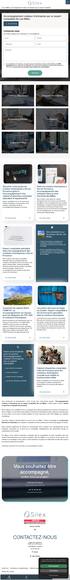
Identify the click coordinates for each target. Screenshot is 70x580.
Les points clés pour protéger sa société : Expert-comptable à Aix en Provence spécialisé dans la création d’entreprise (52, 311)
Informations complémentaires (19, 568)
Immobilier (52, 119)
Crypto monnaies (18, 142)
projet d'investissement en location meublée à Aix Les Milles (23, 437)
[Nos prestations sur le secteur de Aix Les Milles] (41, 234)
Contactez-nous (35, 537)
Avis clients (36, 556)
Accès (9, 577)
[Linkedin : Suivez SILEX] (35, 529)
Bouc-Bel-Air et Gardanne (14, 368)
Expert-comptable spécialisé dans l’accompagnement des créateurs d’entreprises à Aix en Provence (18, 252)
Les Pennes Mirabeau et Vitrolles (16, 381)
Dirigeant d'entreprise (52, 95)
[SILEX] (35, 3)
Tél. (26, 577)
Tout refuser (53, 570)
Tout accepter (53, 566)
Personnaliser (53, 575)
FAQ (52, 142)
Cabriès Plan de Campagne (14, 376)
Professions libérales (18, 119)
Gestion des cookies (8, 571)
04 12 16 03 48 (35, 549)
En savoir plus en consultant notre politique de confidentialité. (30, 67)
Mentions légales (35, 568)
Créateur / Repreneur (18, 95)
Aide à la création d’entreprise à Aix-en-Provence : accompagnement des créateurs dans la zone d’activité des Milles (52, 191)
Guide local (5, 568)
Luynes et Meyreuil (12, 372)
